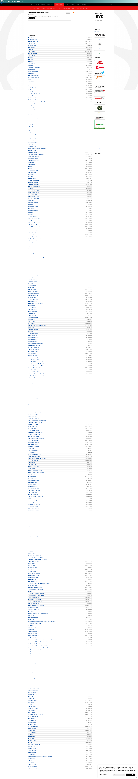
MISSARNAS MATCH (32, 748)
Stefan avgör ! (31, 259)
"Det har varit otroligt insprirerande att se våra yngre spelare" (40, 639)
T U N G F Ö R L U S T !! (32, 426)
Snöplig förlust (31, 200)
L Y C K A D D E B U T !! (32, 392)
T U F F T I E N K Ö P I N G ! (33, 494)
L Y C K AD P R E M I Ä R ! (33, 460)
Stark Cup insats (31, 208)
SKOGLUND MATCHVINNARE (33, 688)
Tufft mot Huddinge (32, 150)
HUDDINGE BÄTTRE (32, 762)
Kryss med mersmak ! (32, 500)
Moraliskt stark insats (32, 152)
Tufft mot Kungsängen (32, 301)
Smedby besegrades (32, 140)
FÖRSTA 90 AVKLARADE (32, 633)
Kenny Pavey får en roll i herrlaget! (35, 555)
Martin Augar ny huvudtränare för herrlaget (37, 373)
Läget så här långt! (32, 728)
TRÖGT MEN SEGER (32, 710)
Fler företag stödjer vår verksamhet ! (35, 714)
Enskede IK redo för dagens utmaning (35, 432)
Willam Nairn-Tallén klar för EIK (34, 367)
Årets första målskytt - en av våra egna (36, 154)
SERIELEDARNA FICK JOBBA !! (34, 379)
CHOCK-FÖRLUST (31, 63)
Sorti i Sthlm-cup (31, 69)
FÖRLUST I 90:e (31, 533)
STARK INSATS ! (31, 547)
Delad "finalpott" (31, 277)
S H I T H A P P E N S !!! (32, 492)
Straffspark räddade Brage (33, 180)
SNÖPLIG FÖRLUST (32, 680)
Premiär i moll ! (31, 327)
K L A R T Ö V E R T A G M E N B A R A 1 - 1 (36, 496)
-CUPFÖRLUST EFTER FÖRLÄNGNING (35, 537)
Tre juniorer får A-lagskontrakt (34, 655)
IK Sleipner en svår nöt (32, 132)
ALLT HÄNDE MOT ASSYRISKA (34, 666)
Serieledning (30, 65)
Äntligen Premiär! (31, 462)
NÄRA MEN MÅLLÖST (32, 45)
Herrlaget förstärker (32, 297)
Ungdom (72, 4)
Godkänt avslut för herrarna (33, 377)
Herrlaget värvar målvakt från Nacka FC (36, 363)
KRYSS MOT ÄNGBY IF (32, 53)
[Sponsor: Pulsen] (17, 1)
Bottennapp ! (30, 204)
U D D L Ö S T (30, 760)
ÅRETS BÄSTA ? (31, 686)
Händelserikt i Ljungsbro (33, 202)
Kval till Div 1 (30, 265)
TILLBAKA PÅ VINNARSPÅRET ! (34, 430)
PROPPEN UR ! (31, 742)
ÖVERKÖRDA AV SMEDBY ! (33, 444)
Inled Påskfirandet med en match (34, 454)
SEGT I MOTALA (31, 702)
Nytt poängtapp (31, 287)
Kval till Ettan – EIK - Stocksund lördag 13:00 (37, 257)
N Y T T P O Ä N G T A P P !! (33, 383)
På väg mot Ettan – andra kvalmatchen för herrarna (38, 261)
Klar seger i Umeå (31, 263)
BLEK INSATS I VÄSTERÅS (33, 41)
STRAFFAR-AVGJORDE (32, 579)
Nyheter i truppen (31, 468)
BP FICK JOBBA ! (31, 611)
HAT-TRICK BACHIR (31, 676)
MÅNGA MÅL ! (30, 591)
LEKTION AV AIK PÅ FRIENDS (33, 659)
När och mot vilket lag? (32, 637)
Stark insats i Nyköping (32, 142)
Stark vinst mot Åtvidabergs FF (34, 222)
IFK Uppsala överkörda (32, 281)
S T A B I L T (30, 704)
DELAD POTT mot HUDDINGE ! (34, 436)
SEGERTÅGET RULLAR (32, 706)
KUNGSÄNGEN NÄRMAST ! (33, 506)
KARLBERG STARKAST (32, 518)
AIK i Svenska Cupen (32, 678)
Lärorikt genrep (31, 228)
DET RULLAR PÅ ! (31, 738)
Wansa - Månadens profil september (35, 273)
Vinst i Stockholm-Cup (32, 242)
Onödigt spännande (32, 146)
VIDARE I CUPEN (31, 698)
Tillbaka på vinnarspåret (33, 134)
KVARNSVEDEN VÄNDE (32, 512)
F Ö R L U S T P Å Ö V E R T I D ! (34, 396)
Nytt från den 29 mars (32, 585)
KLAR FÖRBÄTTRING (32, 627)
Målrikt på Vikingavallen (32, 341)
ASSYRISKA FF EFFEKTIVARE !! (34, 381)
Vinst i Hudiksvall (31, 305)
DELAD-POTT (30, 59)
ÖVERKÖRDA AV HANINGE (33, 690)
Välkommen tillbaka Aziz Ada (33, 466)
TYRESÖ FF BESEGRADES (33, 708)
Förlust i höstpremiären (33, 295)
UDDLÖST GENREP (31, 730)
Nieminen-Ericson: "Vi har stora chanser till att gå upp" (39, 645)
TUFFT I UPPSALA (31, 565)
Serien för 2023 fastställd (33, 371)
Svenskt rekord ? (31, 269)
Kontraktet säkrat (31, 107)
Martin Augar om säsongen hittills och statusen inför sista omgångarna (43, 275)
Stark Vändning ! (31, 498)
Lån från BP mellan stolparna (34, 406)
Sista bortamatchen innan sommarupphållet (37, 420)
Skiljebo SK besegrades (33, 279)
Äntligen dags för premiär (33, 329)
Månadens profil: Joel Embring (34, 248)
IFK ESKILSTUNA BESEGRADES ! (34, 456)
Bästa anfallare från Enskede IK (34, 664)
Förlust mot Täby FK (32, 87)
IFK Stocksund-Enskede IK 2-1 (34, 250)
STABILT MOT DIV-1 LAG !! (33, 351)
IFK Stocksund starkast (32, 255)
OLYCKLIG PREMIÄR (32, 724)
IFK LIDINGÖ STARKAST (32, 541)
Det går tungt (30, 126)
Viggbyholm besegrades (33, 71)
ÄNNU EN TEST (31, 619)
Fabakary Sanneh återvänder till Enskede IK (36, 605)
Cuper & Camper (50, 4)
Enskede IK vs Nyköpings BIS (34, 394)
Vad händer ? (30, 111)
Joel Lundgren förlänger (33, 369)
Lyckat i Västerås (31, 91)
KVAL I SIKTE (30, 668)
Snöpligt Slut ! (31, 502)
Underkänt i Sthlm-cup (32, 234)
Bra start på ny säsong (32, 95)
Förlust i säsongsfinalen (33, 97)
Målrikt (29, 79)
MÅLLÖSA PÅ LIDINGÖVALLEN (34, 744)
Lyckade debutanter (32, 105)
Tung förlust (30, 130)
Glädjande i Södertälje (32, 232)
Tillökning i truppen (32, 476)
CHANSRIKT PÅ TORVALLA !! (33, 349)
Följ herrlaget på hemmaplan (34, 218)
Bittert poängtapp (31, 321)
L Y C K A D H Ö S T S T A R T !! (34, 408)
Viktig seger (30, 166)
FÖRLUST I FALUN (31, 55)
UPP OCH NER (30, 734)
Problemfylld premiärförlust (34, 226)
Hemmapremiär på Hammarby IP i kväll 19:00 (37, 325)
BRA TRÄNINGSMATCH (32, 662)
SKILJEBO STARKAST (32, 571)
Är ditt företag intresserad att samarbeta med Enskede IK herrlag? (41, 621)
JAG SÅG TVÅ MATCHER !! (32, 416)
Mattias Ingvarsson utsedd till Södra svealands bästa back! (40, 756)
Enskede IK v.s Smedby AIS (33, 446)
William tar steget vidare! (33, 726)
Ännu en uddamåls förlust (33, 170)
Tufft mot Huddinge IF (32, 224)
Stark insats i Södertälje (33, 206)
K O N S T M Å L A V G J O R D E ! (34, 524)
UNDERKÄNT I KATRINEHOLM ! (34, 434)
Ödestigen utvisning (32, 138)
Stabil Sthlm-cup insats (33, 89)
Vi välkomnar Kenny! (32, 720)
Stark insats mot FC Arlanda (33, 293)
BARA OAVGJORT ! (31, 672)
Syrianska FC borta (31, 404)
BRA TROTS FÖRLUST (32, 740)
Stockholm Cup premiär (32, 339)
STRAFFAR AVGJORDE (32, 736)
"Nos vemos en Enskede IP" (33, 607)
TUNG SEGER (30, 49)
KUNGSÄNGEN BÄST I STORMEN (34, 623)
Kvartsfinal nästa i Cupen (33, 333)
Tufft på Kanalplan (31, 244)
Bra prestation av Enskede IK (34, 345)
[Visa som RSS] (73, 12)
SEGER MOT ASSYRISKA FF (33, 603)
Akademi (66, 4)
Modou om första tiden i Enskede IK (35, 599)
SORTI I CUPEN (31, 569)
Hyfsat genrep (31, 81)
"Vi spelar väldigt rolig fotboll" (34, 597)
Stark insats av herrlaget (33, 317)
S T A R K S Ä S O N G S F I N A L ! (34, 490)
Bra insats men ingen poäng (33, 196)
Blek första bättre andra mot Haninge (35, 238)
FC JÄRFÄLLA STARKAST (32, 527)
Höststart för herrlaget (33, 414)
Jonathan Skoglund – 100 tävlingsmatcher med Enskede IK (40, 253)
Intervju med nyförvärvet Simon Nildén (36, 595)
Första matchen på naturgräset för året (36, 438)
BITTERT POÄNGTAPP (32, 39)
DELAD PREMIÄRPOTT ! (32, 581)
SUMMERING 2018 (31, 754)
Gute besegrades (31, 313)
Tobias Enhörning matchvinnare (34, 236)
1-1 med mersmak (31, 109)
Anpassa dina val (103, 774)
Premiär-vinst (30, 73)
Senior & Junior (59, 4)
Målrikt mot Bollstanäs (32, 83)
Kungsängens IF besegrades (34, 67)
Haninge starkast (31, 174)
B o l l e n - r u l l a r (32, 246)
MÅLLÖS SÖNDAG (31, 746)
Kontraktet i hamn (31, 164)
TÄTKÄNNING (30, 57)
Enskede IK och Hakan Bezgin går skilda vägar (37, 375)
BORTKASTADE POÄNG (32, 694)
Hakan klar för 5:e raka (32, 482)
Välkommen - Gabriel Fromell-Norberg (36, 472)
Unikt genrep (30, 124)
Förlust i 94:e (30, 212)
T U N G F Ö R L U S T (32, 531)
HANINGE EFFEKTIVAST (32, 766)
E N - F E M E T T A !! (32, 428)
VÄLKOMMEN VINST (32, 722)
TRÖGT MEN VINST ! (32, 543)
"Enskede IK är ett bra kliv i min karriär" (36, 601)
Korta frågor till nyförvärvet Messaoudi (36, 593)
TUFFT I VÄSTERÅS (31, 51)
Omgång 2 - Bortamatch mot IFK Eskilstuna (37, 458)
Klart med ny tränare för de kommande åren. (37, 768)
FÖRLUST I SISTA (31, 563)
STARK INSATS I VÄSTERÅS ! (33, 508)
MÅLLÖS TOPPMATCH (32, 700)
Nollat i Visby (30, 283)
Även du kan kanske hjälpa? (33, 577)
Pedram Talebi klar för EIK (33, 359)
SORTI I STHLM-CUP (32, 732)
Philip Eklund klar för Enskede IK (34, 484)
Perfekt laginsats (31, 323)
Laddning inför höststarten (33, 192)
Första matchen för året (33, 357)
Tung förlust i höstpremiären (34, 186)
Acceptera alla (130, 774)
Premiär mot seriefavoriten (33, 156)
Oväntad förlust (31, 220)
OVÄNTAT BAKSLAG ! (32, 545)
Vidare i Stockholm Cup (32, 335)
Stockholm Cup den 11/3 (33, 617)
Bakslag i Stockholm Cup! (33, 337)
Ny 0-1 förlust (30, 176)
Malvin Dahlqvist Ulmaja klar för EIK (35, 365)
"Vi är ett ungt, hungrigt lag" (33, 609)
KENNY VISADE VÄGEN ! (32, 692)
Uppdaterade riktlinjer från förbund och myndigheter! (39, 583)
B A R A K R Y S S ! (31, 448)
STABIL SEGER (31, 37)
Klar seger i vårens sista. (33, 299)
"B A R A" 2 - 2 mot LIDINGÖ (33, 520)
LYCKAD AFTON (31, 615)
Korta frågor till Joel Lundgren (34, 651)
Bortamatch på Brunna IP (33, 385)
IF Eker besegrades (32, 103)
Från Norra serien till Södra (33, 488)
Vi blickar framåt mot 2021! (33, 561)
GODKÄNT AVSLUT (31, 758)
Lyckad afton (30, 144)
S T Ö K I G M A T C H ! (32, 452)
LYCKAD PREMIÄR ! (31, 549)
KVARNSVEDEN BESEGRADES (34, 573)
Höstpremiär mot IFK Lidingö (34, 410)
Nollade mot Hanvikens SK (33, 347)
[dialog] (117, 771)
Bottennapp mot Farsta (32, 136)
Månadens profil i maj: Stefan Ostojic (35, 303)
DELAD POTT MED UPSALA (33, 514)
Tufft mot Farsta (31, 122)
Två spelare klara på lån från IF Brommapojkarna (38, 613)
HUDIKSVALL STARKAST (32, 567)
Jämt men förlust (31, 120)
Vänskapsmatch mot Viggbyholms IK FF (36, 343)
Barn (78, 4)
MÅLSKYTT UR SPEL (32, 764)
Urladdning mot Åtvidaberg (33, 184)
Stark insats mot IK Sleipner (33, 118)
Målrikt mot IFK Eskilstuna (33, 198)
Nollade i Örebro (31, 128)
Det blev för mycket (32, 178)
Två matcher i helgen (32, 353)
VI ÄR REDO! (30, 551)
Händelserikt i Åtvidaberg (33, 99)
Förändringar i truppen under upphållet (36, 412)
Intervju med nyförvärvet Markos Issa (35, 589)
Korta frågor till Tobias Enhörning (35, 649)
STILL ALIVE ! (30, 670)
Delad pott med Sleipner (33, 210)
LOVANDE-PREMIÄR (32, 750)
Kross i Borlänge (31, 271)
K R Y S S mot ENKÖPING (33, 516)
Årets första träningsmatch (33, 480)
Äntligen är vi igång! (32, 752)
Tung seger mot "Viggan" (33, 291)
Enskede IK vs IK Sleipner (33, 424)
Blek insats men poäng (32, 115)
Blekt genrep (30, 188)
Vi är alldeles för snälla (32, 216)
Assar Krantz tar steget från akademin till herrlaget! (38, 101)
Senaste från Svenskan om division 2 (39, 13)
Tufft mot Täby (31, 61)
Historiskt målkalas (32, 285)
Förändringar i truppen (32, 486)
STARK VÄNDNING (31, 47)
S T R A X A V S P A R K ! (32, 464)
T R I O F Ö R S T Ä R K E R (33, 478)
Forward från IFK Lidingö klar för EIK (35, 361)
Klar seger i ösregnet (32, 230)
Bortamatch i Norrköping (33, 398)
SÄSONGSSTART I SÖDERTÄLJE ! (34, 355)
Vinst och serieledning (32, 311)
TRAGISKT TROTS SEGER (33, 539)
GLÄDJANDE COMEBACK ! (33, 631)
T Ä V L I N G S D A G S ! (32, 474)
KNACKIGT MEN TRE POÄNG (33, 682)
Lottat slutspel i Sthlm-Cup (33, 77)
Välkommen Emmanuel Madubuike (35, 470)
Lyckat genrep (30, 331)
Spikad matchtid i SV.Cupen (33, 190)
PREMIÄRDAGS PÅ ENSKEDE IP (34, 75)
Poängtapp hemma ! (32, 289)
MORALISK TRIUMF (31, 712)
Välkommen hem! (31, 553)
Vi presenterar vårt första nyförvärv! (35, 557)
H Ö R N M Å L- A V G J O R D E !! (34, 402)
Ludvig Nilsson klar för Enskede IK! (35, 657)
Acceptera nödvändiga (119, 774)
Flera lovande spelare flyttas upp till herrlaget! (37, 559)
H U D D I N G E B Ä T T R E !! (33, 390)
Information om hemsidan (33, 160)
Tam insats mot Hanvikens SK (34, 93)
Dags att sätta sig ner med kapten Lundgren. (37, 148)
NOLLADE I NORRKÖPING (33, 716)
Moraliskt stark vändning (33, 182)
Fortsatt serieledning (32, 307)
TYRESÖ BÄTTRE (31, 629)
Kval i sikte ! (30, 267)
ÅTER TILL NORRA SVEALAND (33, 635)
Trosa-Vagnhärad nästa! (33, 450)
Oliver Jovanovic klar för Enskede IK (35, 643)
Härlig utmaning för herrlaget (34, 442)
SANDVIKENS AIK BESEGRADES (34, 510)
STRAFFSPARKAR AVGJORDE (33, 575)
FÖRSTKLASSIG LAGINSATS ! (33, 440)
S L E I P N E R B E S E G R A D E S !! (35, 422)
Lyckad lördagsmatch (32, 309)
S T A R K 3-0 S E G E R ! (32, 400)
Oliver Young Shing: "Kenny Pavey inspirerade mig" (38, 647)
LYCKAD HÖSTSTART (32, 43)
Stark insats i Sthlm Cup (33, 158)
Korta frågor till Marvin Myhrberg (34, 653)
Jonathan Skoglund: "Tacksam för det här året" (37, 641)
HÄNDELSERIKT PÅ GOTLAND (34, 504)
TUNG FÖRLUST (31, 535)
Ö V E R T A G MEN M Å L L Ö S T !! (34, 387)
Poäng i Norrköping (32, 172)
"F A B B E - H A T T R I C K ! (33, 529)
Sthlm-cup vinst (31, 85)
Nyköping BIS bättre (32, 113)
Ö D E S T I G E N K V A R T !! (33, 418)
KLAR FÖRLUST (31, 696)
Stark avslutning (31, 162)
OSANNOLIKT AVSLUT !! (32, 522)
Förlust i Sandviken (32, 315)
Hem (31, 4)
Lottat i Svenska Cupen (32, 194)
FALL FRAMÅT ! (30, 625)
